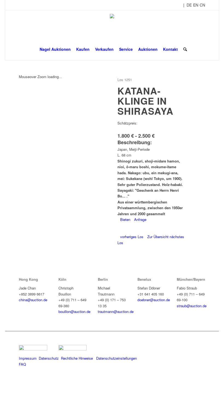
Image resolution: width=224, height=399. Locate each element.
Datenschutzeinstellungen (116, 358)
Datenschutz (49, 358)
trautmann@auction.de (116, 311)
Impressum (28, 358)
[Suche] (184, 49)
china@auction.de (33, 299)
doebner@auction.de (153, 299)
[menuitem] (55, 49)
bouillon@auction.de (74, 311)
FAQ (22, 364)
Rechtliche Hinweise (77, 358)
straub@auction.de (192, 305)
